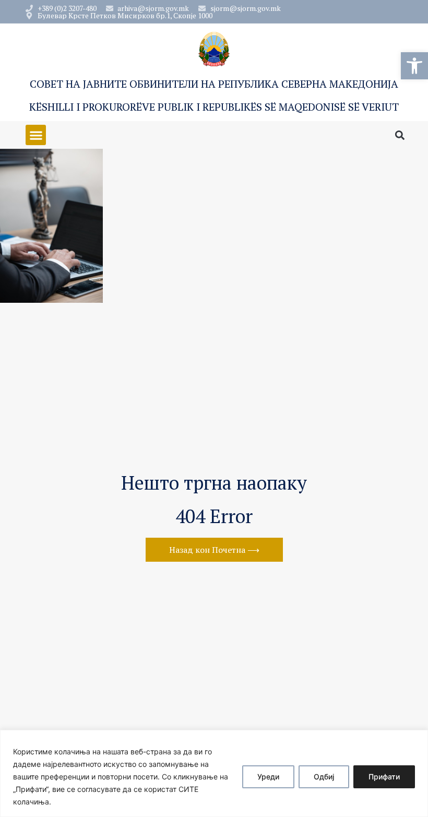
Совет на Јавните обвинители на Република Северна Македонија (214, 84)
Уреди (268, 776)
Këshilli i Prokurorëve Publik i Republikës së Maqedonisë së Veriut (214, 107)
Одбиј (324, 776)
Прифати (384, 776)
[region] (214, 773)
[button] (414, 65)
